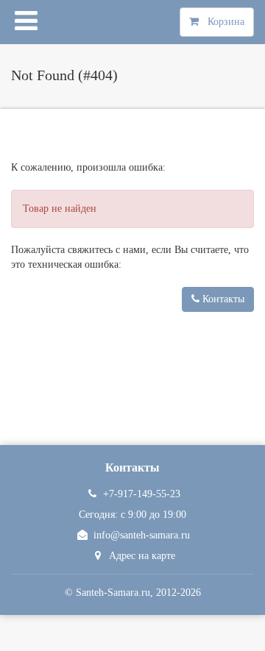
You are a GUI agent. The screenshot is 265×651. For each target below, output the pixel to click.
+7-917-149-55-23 (141, 493)
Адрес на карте (142, 555)
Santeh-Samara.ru (113, 592)
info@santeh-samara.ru (141, 535)
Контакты (221, 299)
